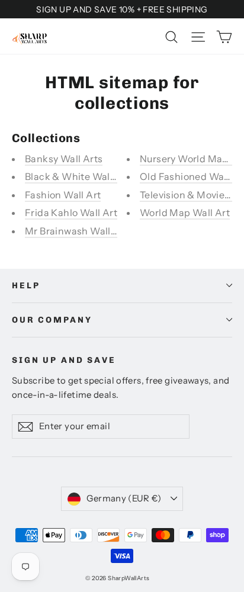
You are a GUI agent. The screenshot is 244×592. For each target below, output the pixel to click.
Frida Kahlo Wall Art (71, 212)
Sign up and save (64, 360)
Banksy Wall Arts (63, 159)
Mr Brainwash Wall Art (76, 231)
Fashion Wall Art (63, 195)
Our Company (52, 320)
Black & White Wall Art (77, 176)
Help (26, 286)
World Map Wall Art (185, 212)
